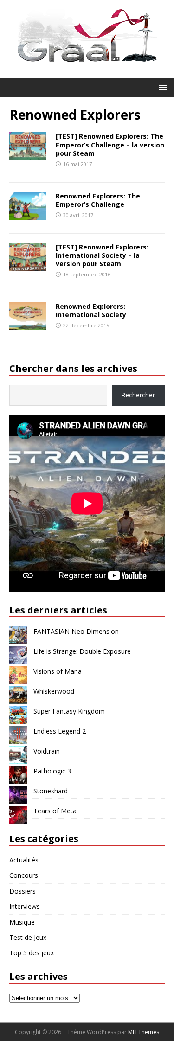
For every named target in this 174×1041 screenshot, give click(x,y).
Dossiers (22, 891)
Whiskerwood (53, 691)
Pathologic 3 (52, 770)
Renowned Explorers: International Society (91, 310)
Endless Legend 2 (59, 731)
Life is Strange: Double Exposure (82, 651)
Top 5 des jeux (31, 952)
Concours (23, 875)
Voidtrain (46, 751)
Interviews (24, 906)
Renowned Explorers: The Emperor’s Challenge (98, 200)
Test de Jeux (27, 937)
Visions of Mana (57, 671)
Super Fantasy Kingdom (69, 711)
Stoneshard (50, 790)
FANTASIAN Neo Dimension (76, 631)
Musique (22, 922)
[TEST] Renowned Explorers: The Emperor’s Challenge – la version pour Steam (110, 144)
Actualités (24, 860)
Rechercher (138, 394)
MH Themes (143, 1032)
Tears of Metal (55, 810)
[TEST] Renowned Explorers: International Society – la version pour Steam (102, 255)
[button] (161, 87)
